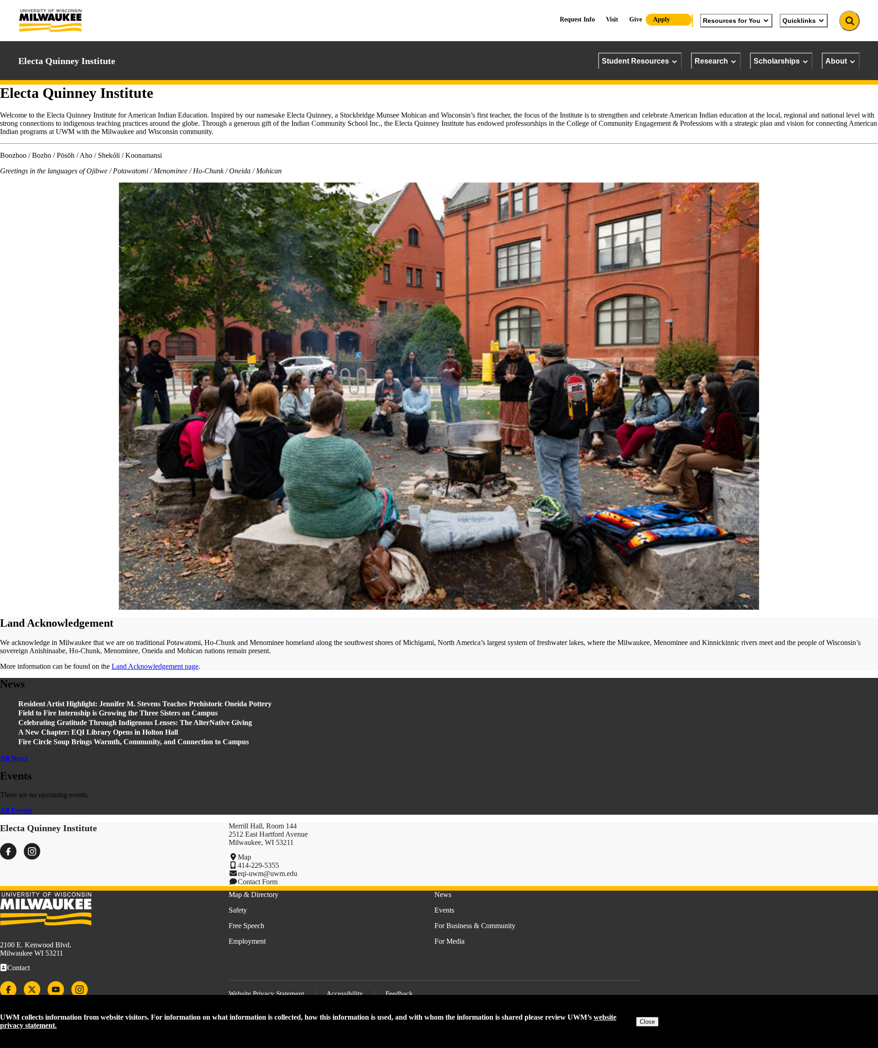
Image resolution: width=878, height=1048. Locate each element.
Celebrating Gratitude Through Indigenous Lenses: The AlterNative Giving (135, 722)
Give (635, 19)
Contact (18, 968)
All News (14, 758)
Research (711, 61)
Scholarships (777, 61)
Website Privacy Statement (266, 993)
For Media (449, 941)
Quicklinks (799, 20)
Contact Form (258, 882)
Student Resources (635, 61)
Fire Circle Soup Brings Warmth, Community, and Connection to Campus (133, 742)
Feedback (399, 993)
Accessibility (345, 993)
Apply (661, 19)
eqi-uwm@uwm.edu (267, 873)
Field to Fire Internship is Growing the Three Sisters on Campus (119, 713)
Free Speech (246, 926)
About (836, 61)
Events (444, 910)
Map (244, 857)
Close (647, 1021)
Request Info (577, 19)
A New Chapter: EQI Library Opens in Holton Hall (98, 732)
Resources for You (731, 20)
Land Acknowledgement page (155, 666)
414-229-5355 (258, 865)
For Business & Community (474, 926)
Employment (247, 941)
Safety (238, 910)
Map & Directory (253, 894)
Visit (612, 19)
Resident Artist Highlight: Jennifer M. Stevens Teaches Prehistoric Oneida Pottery (145, 704)
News (442, 894)
